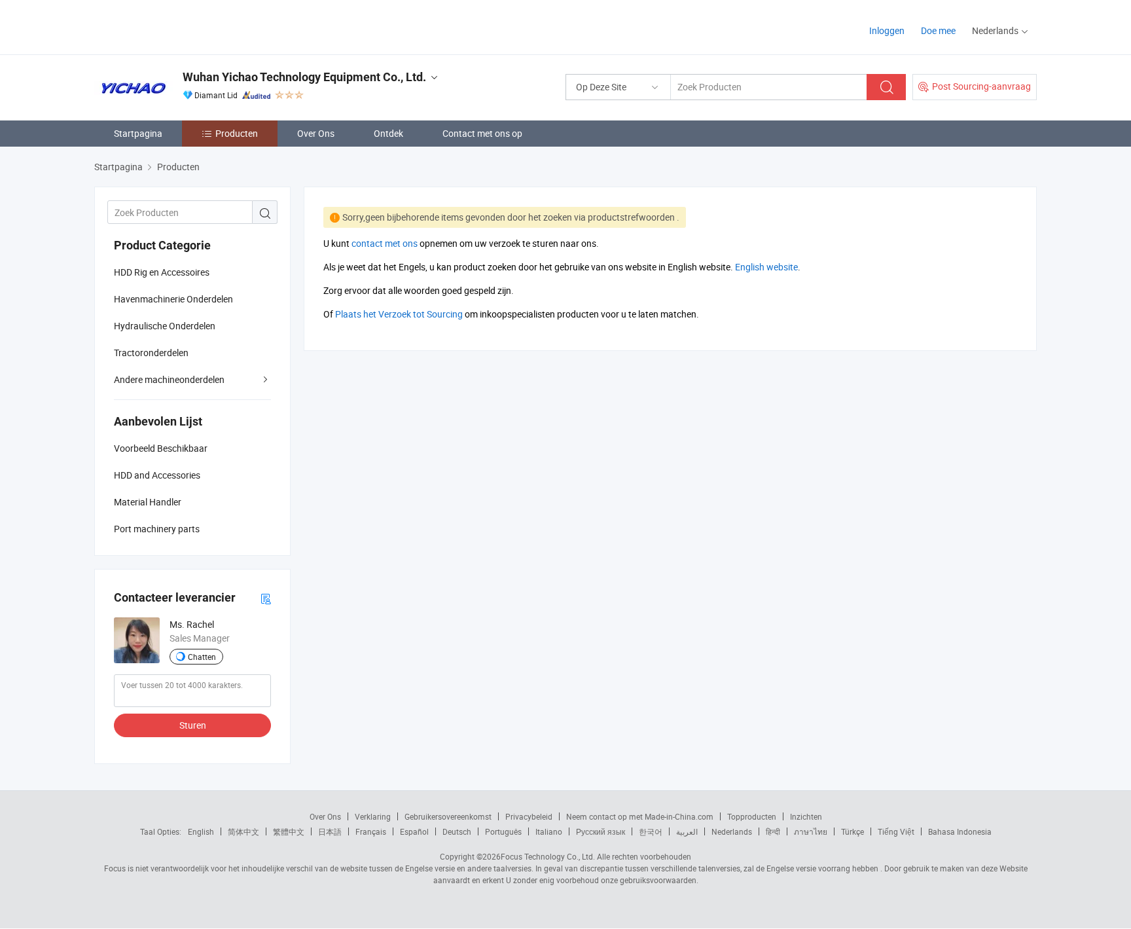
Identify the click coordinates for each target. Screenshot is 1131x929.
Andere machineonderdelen (169, 379)
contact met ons (384, 243)
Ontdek (388, 133)
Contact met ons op (482, 133)
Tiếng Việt (896, 831)
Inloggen (887, 30)
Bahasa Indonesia (960, 831)
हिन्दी (773, 831)
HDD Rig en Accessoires (161, 272)
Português (503, 831)
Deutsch (456, 831)
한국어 (650, 831)
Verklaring (373, 816)
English (201, 831)
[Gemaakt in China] (178, 25)
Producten (236, 133)
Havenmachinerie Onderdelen (173, 299)
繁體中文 (288, 831)
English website (766, 267)
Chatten (202, 656)
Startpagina (138, 133)
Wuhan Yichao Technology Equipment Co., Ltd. (304, 77)
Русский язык (600, 831)
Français (370, 831)
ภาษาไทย (810, 831)
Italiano (548, 831)
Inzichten (806, 816)
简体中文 (243, 831)
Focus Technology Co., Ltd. (548, 856)
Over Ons (315, 133)
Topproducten (751, 816)
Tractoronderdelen (151, 352)
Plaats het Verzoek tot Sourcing (399, 314)
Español (414, 831)
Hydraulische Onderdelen (164, 325)
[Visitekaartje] (265, 598)
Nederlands (731, 831)
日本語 (330, 831)
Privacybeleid (528, 816)
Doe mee (938, 30)
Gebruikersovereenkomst (448, 816)
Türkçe (852, 831)
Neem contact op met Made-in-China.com (639, 816)
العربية (687, 831)
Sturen (192, 725)
